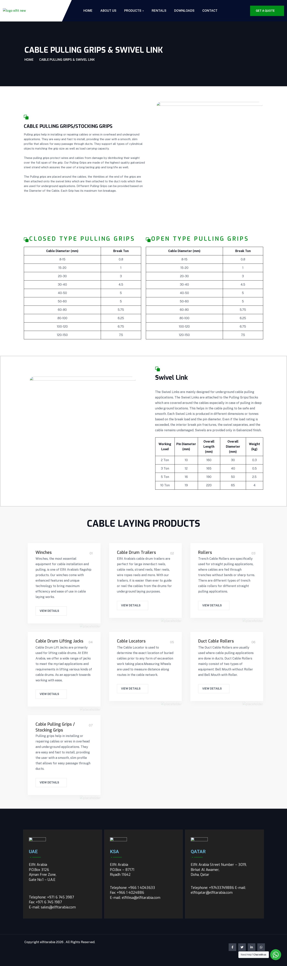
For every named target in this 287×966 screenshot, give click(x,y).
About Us (108, 10)
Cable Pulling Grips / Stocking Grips (55, 727)
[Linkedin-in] (251, 947)
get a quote (265, 10)
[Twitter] (242, 947)
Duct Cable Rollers (216, 641)
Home (88, 10)
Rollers (205, 552)
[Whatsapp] (261, 947)
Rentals (159, 10)
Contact (209, 10)
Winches (44, 552)
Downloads (184, 10)
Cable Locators (131, 641)
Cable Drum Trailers (136, 552)
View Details (50, 610)
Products (132, 10)
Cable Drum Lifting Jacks (59, 641)
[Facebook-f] (232, 947)
